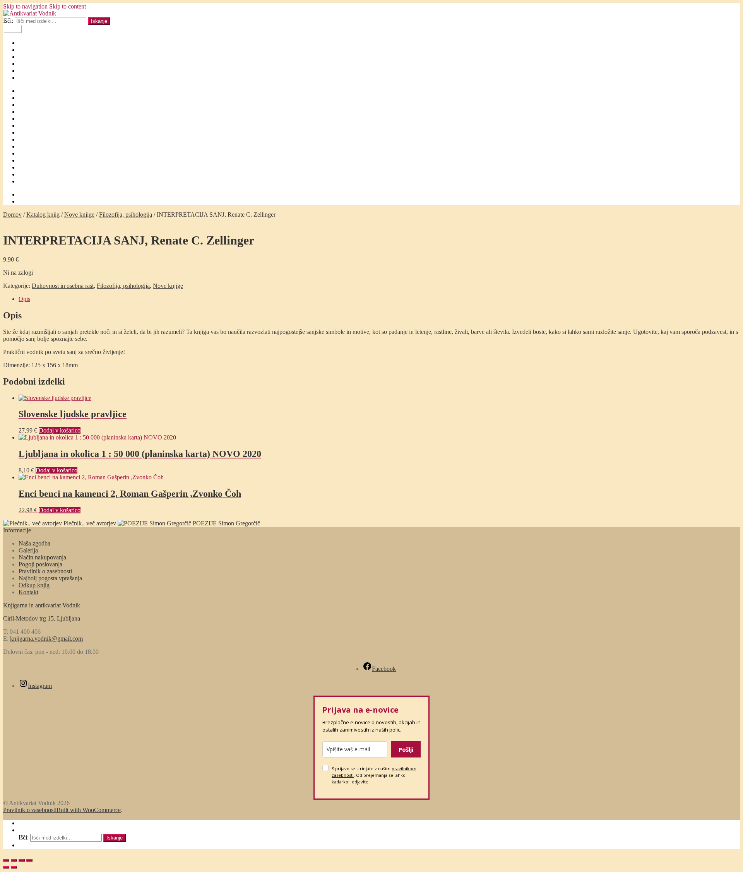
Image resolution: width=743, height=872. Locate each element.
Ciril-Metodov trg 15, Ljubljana (41, 618)
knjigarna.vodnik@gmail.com (46, 638)
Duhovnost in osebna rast (63, 285)
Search (27, 830)
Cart (26, 845)
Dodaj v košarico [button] (59, 430)
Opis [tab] (24, 299)
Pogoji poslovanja (40, 153)
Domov (28, 42)
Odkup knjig (34, 146)
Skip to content (67, 6)
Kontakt (28, 63)
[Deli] (22, 860)
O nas (26, 56)
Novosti (28, 49)
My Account (34, 823)
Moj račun (31, 77)
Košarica (29, 70)
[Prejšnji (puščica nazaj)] (6, 867)
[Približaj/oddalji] (6, 860)
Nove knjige (79, 214)
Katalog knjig (43, 214)
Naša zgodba (34, 139)
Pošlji (406, 749)
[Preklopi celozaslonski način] (14, 860)
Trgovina (30, 174)
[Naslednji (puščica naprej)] (14, 867)
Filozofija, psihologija (125, 214)
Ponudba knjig (36, 160)
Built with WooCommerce (88, 810)
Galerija (28, 97)
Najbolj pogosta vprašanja (50, 132)
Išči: (8, 20)
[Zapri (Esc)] (29, 860)
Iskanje (99, 21)
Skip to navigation (25, 6)
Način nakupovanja (42, 125)
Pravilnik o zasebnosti (45, 167)
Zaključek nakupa (40, 181)
